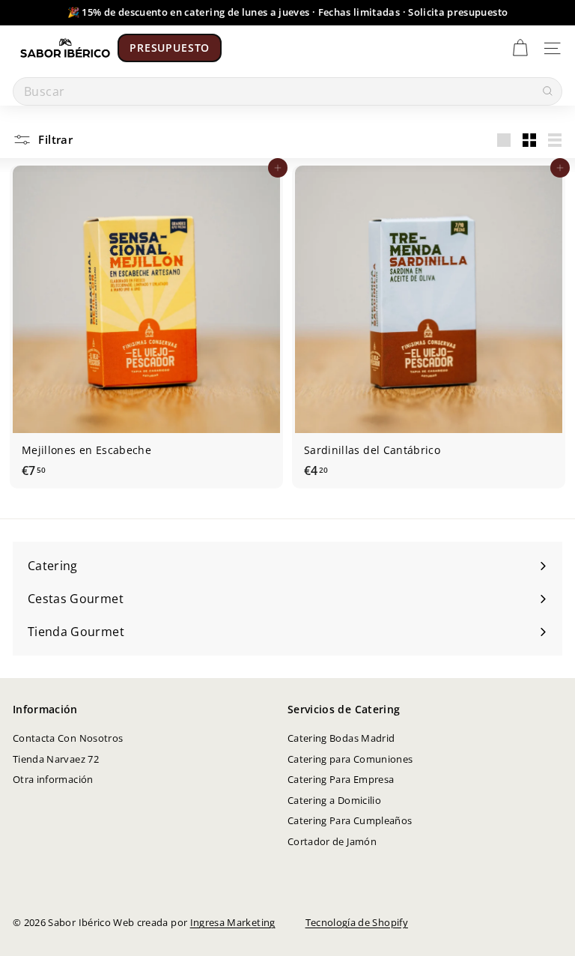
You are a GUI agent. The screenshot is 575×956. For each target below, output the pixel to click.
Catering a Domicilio (334, 800)
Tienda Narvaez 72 (56, 759)
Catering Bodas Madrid (341, 738)
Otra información (53, 779)
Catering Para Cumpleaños (350, 820)
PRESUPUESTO (170, 47)
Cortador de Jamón (332, 841)
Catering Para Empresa (341, 779)
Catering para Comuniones (350, 759)
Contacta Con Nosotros (68, 738)
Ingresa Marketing (233, 922)
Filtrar (54, 139)
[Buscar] (547, 91)
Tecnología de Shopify (356, 922)
